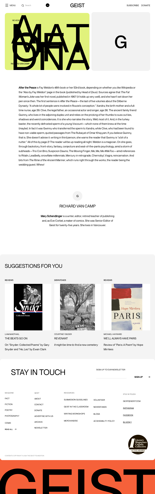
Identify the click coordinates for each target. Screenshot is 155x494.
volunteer (99, 400)
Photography (12, 416)
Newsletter (40, 428)
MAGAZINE (9, 393)
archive (38, 422)
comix (8, 423)
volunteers (99, 393)
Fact (7, 398)
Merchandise (71, 421)
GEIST (36, 393)
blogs (96, 414)
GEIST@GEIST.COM (131, 401)
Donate (145, 5)
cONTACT (38, 404)
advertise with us (43, 416)
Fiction (8, 404)
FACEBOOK (128, 415)
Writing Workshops (74, 413)
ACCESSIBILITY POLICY (104, 421)
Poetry (9, 410)
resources (69, 393)
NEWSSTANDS (100, 407)
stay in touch (129, 394)
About (37, 398)
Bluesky (127, 422)
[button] (11, 5)
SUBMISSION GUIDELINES (76, 399)
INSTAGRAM (128, 408)
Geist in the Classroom (76, 406)
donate (38, 410)
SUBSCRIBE (133, 5)
